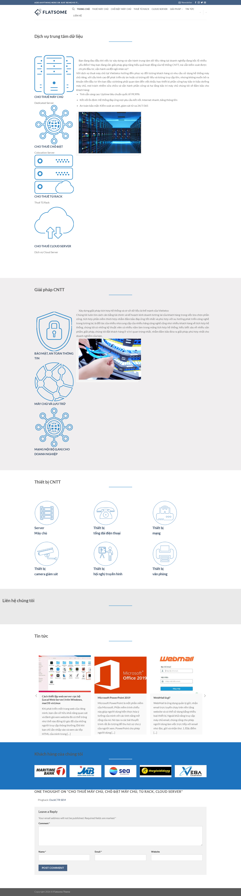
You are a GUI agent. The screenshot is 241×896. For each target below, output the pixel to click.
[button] (36, 695)
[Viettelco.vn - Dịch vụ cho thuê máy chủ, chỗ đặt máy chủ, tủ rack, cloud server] (50, 12)
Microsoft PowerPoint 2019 (114, 697)
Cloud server (160, 9)
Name (42, 851)
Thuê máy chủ (100, 9)
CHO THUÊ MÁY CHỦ (48, 97)
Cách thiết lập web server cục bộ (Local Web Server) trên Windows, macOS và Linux (62, 700)
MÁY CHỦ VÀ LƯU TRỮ (50, 404)
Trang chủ (83, 9)
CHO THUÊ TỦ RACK (48, 196)
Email (98, 851)
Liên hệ (77, 15)
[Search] (73, 9)
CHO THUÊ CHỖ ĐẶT (48, 146)
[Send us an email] (205, 2)
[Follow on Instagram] (199, 2)
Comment (44, 823)
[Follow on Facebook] (196, 2)
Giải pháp (175, 9)
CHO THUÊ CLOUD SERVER (52, 246)
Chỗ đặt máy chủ (121, 9)
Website (155, 851)
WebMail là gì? (161, 697)
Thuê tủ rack (141, 9)
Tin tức (189, 9)
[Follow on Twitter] (202, 2)
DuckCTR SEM (57, 799)
